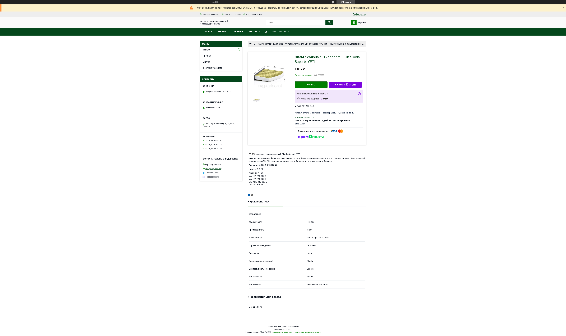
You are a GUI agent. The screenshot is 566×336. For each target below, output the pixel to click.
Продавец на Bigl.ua (283, 329)
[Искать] (329, 22)
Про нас (239, 32)
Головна (207, 32)
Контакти (254, 32)
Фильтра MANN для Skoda (270, 44)
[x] (252, 195)
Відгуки (206, 62)
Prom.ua (295, 327)
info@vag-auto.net (213, 168)
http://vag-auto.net (213, 164)
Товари (222, 32)
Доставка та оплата (277, 32)
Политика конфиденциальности (307, 332)
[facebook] (249, 195)
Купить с (340, 84)
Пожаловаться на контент (282, 332)
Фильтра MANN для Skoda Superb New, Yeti (306, 44)
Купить (311, 84)
